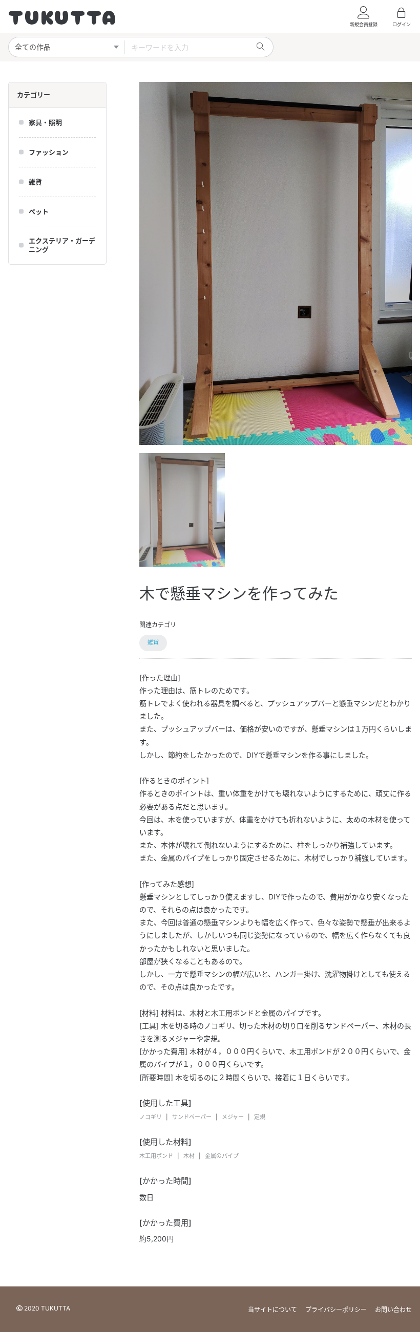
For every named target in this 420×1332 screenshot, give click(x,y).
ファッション (49, 152)
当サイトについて (272, 1310)
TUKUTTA (63, 16)
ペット (39, 211)
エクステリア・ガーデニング (62, 245)
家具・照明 (45, 122)
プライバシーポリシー (336, 1310)
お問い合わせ (393, 1310)
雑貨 (35, 182)
